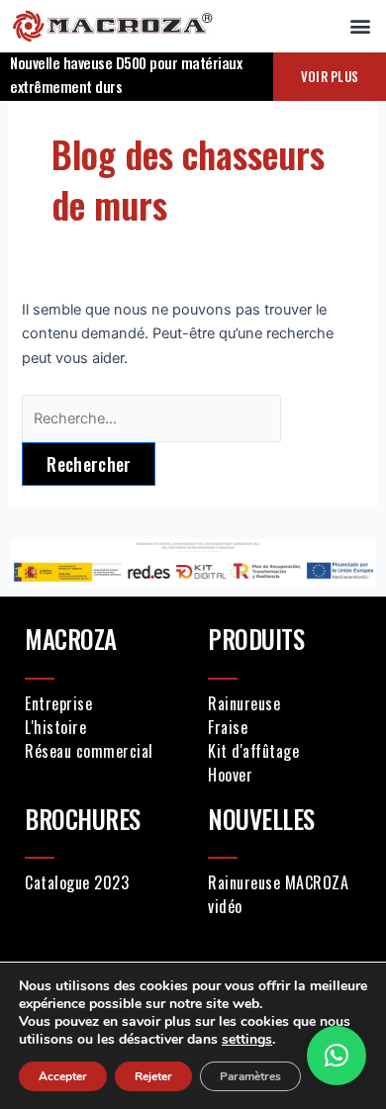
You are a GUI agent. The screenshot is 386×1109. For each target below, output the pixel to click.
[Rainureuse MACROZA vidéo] (284, 894)
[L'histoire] (101, 727)
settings (247, 1040)
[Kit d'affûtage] (284, 751)
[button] (359, 26)
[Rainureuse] (284, 703)
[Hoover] (284, 774)
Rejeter (153, 1076)
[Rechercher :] (151, 418)
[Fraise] (284, 727)
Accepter (63, 1076)
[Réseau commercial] (101, 751)
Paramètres (250, 1076)
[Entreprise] (101, 703)
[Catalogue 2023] (101, 882)
